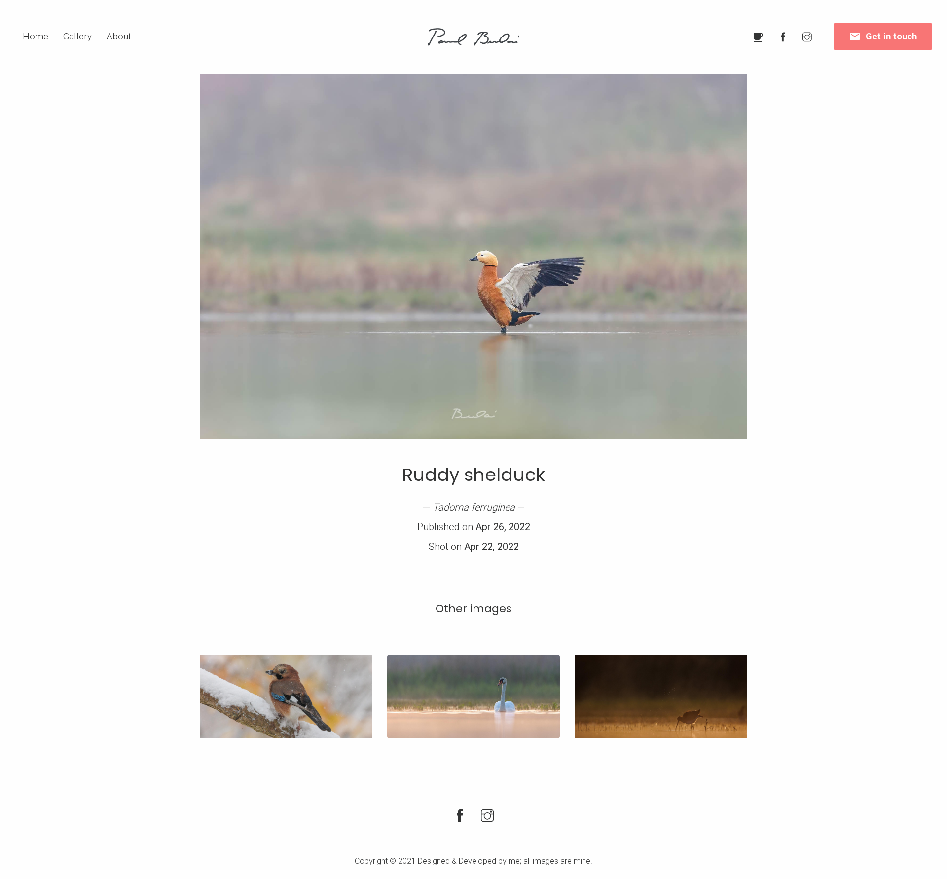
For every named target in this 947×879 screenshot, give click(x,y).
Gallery (77, 36)
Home (35, 36)
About (119, 36)
